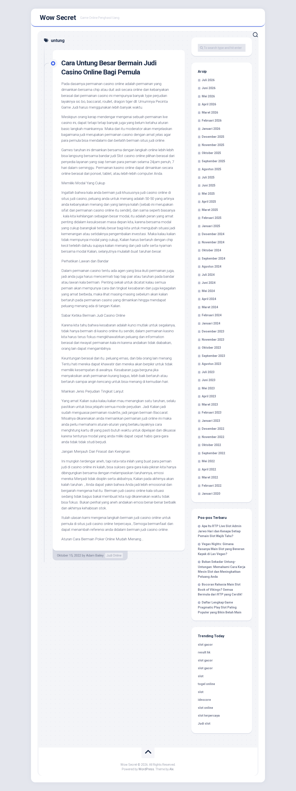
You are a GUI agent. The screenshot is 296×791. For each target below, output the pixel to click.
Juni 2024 (208, 282)
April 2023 (209, 396)
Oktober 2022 (211, 445)
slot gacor (205, 644)
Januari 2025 (211, 226)
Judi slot (204, 723)
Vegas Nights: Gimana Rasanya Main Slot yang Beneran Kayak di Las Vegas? (221, 549)
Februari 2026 (211, 120)
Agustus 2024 (211, 266)
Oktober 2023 (211, 347)
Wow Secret (58, 17)
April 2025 (209, 201)
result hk (204, 652)
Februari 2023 (211, 412)
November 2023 (213, 339)
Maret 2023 (210, 404)
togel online (206, 684)
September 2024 (213, 258)
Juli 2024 (208, 274)
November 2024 (213, 242)
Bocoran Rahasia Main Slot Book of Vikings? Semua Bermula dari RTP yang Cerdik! (220, 589)
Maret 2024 (210, 307)
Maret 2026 (210, 112)
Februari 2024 (211, 315)
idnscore (204, 699)
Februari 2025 (211, 218)
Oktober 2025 (211, 153)
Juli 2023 (208, 372)
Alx (171, 769)
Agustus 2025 (211, 169)
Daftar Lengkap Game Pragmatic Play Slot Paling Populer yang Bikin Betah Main (219, 607)
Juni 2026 (208, 88)
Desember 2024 (213, 234)
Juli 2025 (208, 177)
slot (200, 676)
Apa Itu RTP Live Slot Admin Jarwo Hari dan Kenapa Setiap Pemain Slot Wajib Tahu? (219, 531)
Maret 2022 (210, 477)
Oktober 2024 (211, 250)
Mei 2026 (208, 96)
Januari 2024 (211, 323)
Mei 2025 (208, 193)
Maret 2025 (210, 210)
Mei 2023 (208, 388)
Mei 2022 (208, 461)
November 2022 (213, 437)
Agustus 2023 (211, 364)
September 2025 (213, 161)
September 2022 (213, 453)
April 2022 (209, 469)
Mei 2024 (208, 291)
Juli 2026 (208, 80)
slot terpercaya (209, 715)
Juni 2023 (208, 380)
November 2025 (213, 145)
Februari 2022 (211, 485)
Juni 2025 (208, 185)
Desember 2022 (213, 428)
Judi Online (114, 555)
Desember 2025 (213, 136)
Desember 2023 (213, 331)
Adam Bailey (95, 555)
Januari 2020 (211, 493)
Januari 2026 (211, 128)
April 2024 (209, 299)
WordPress (146, 769)
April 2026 (209, 104)
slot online (205, 707)
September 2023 (213, 356)
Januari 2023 (211, 420)
